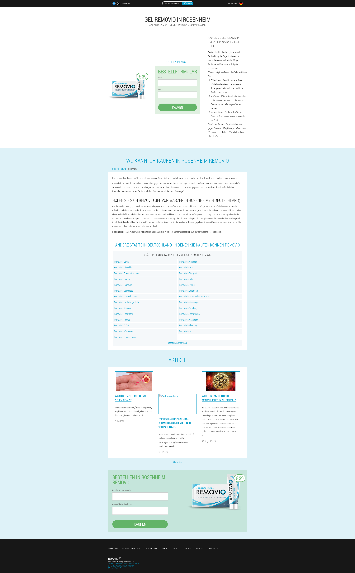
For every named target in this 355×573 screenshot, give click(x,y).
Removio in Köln (186, 279)
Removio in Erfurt (121, 325)
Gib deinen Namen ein (121, 490)
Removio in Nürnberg (188, 308)
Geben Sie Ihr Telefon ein (122, 504)
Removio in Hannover (123, 279)
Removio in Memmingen (189, 302)
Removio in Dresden (187, 267)
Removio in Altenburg (188, 325)
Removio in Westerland (124, 331)
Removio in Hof (185, 331)
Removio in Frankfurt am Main (127, 273)
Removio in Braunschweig (125, 337)
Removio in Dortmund (188, 290)
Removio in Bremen (187, 284)
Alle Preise (214, 548)
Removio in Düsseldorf (123, 267)
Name (160, 78)
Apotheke (187, 548)
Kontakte (200, 548)
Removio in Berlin (121, 261)
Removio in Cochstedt (123, 290)
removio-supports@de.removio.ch (121, 561)
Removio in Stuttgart (188, 273)
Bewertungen (151, 548)
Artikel (176, 548)
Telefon (160, 90)
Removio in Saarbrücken (189, 313)
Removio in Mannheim (188, 319)
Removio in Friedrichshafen (125, 296)
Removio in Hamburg (123, 284)
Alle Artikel (177, 462)
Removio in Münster (122, 308)
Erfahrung (113, 548)
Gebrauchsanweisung (131, 548)
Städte (165, 548)
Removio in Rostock (122, 319)
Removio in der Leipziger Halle (126, 302)
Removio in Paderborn (123, 313)
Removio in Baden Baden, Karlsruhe (194, 296)
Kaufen (177, 107)
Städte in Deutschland (177, 342)
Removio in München (188, 261)
